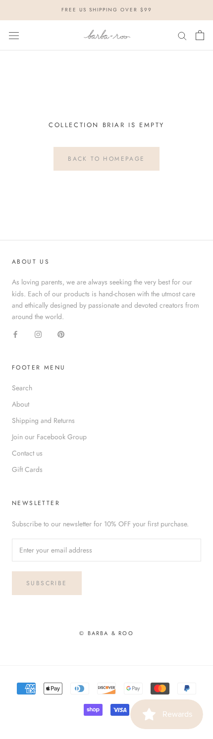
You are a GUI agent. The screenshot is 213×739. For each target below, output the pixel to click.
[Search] (182, 35)
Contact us (27, 453)
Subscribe (46, 583)
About (20, 404)
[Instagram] (38, 333)
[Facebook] (15, 333)
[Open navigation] (14, 35)
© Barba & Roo (106, 633)
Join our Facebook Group (49, 437)
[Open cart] (200, 35)
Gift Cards (27, 469)
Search (22, 388)
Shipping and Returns (43, 420)
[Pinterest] (60, 333)
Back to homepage (106, 158)
